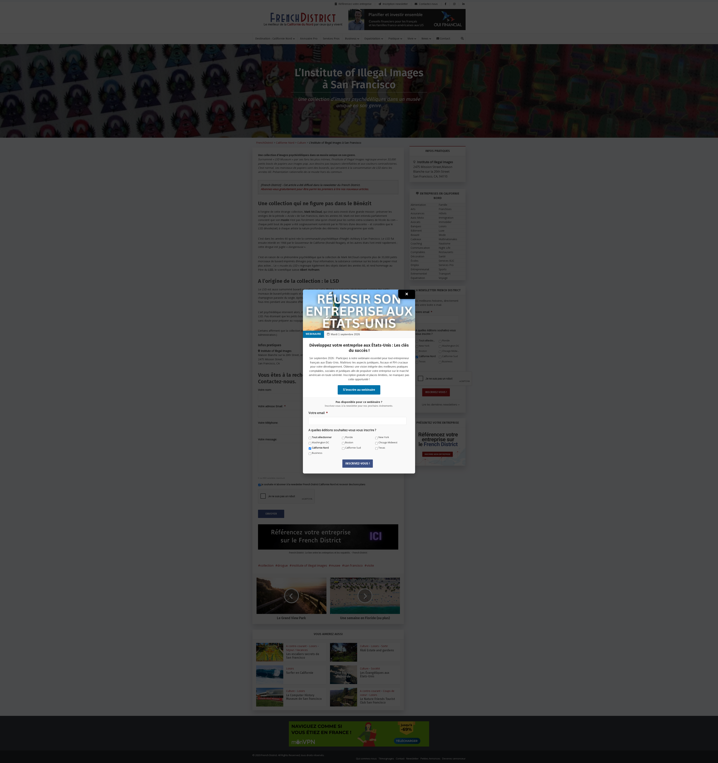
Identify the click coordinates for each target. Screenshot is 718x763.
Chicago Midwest (387, 442)
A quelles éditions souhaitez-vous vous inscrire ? (342, 430)
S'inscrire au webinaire (359, 389)
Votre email (318, 413)
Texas (381, 447)
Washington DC (320, 442)
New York (383, 437)
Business (317, 453)
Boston (349, 442)
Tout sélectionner (322, 437)
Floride (349, 437)
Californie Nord (320, 447)
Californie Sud (353, 447)
